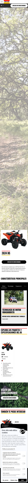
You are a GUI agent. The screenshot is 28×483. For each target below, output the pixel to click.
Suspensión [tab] (19, 286)
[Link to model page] (14, 422)
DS (1, 5)
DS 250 (3, 354)
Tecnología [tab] (10, 286)
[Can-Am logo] (7, 2)
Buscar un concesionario (9, 398)
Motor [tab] (3, 286)
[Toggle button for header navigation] (2, 2)
